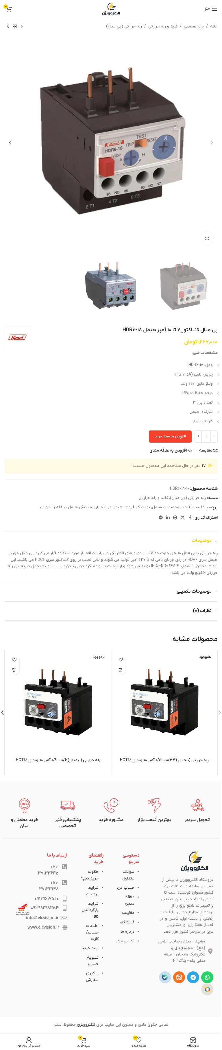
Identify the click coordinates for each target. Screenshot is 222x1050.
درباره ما (127, 931)
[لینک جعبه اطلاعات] (197, 810)
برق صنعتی (194, 26)
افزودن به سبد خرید (170, 436)
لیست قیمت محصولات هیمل (177, 507)
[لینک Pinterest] (175, 518)
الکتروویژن (86, 1024)
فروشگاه (127, 922)
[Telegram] (193, 977)
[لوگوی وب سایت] (111, 8)
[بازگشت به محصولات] (14, 26)
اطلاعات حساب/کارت (92, 932)
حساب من (125, 887)
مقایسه (127, 913)
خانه (214, 26)
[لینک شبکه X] (182, 518)
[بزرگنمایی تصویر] (206, 238)
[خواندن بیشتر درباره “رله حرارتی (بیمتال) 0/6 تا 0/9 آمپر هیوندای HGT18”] (14, 670)
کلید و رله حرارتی (162, 26)
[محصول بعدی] (7, 26)
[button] (212, 142)
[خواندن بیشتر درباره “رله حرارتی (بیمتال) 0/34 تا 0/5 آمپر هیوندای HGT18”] (121, 670)
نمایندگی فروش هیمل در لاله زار (122, 507)
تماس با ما (125, 941)
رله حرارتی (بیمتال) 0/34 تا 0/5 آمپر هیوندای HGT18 (164, 760)
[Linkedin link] (167, 518)
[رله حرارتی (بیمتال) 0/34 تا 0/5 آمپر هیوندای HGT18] (164, 703)
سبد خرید (90, 948)
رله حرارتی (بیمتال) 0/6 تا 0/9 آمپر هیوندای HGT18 (58, 760)
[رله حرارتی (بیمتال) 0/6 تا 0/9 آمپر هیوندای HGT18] (58, 703)
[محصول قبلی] (21, 26)
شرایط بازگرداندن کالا (90, 910)
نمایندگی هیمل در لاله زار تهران (66, 507)
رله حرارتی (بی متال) (124, 26)
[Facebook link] (189, 518)
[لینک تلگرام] (160, 518)
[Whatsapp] (207, 977)
